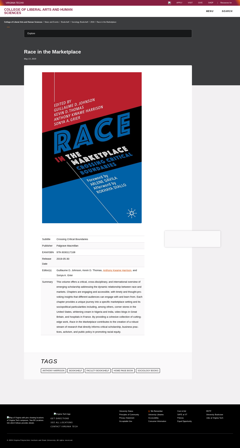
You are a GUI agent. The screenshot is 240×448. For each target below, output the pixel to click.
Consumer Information (157, 421)
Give (200, 3)
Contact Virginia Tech (65, 426)
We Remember (157, 411)
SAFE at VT (182, 415)
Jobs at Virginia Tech (214, 418)
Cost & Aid (181, 411)
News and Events (52, 22)
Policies (180, 418)
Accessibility (153, 418)
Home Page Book (123, 370)
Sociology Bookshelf (80, 22)
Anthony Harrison (53, 370)
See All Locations (62, 422)
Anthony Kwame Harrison (117, 270)
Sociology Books (148, 370)
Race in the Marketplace (106, 22)
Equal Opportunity (184, 421)
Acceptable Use (125, 421)
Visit (190, 3)
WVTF (208, 411)
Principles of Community (129, 415)
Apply (179, 3)
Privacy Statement (126, 418)
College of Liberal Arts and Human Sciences (24, 22)
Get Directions (61, 418)
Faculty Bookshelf (98, 370)
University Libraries (156, 415)
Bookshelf (66, 22)
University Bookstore (214, 415)
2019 (93, 22)
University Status (126, 411)
